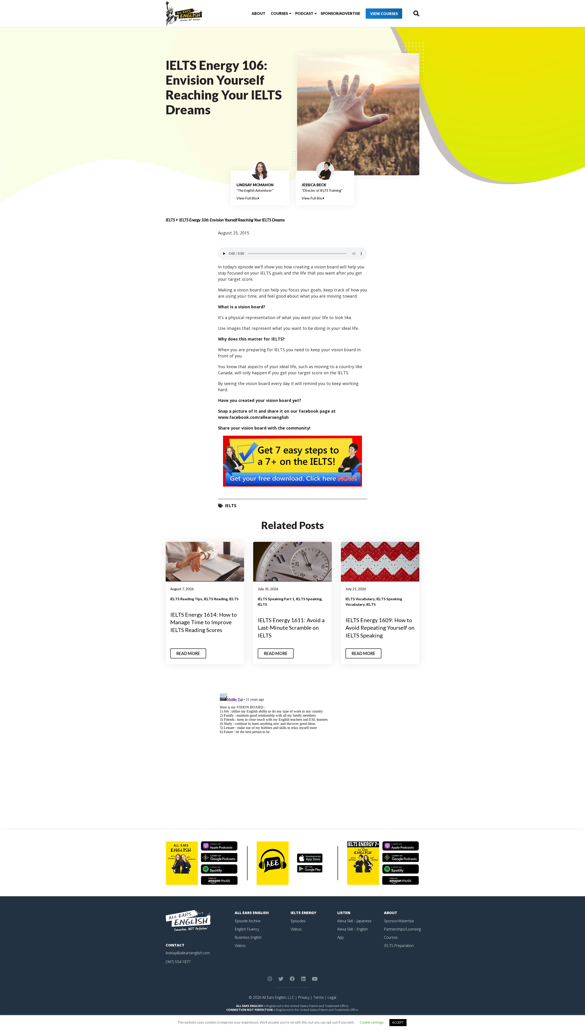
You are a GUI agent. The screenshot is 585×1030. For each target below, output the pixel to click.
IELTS (170, 219)
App (340, 937)
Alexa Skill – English (352, 929)
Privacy (303, 997)
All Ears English (252, 912)
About (258, 13)
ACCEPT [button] (398, 1022)
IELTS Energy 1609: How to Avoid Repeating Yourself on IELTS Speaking (380, 628)
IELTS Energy (303, 912)
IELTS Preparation (399, 945)
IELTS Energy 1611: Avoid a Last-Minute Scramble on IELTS (291, 628)
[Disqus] (292, 749)
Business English (248, 937)
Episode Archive (248, 920)
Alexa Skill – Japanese (354, 920)
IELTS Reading (216, 599)
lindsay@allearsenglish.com (188, 952)
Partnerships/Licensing (402, 929)
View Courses (384, 13)
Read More (188, 653)
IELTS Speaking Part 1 (276, 599)
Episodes (298, 920)
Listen (343, 912)
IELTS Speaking (309, 599)
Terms (318, 997)
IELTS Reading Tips (186, 599)
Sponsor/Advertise (340, 13)
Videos (240, 945)
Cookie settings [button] (372, 1022)
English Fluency (247, 929)
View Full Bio (247, 198)
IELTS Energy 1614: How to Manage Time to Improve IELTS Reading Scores (203, 622)
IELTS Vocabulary (360, 599)
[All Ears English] (188, 920)
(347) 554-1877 (178, 961)
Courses (279, 13)
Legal (331, 997)
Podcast (304, 13)
